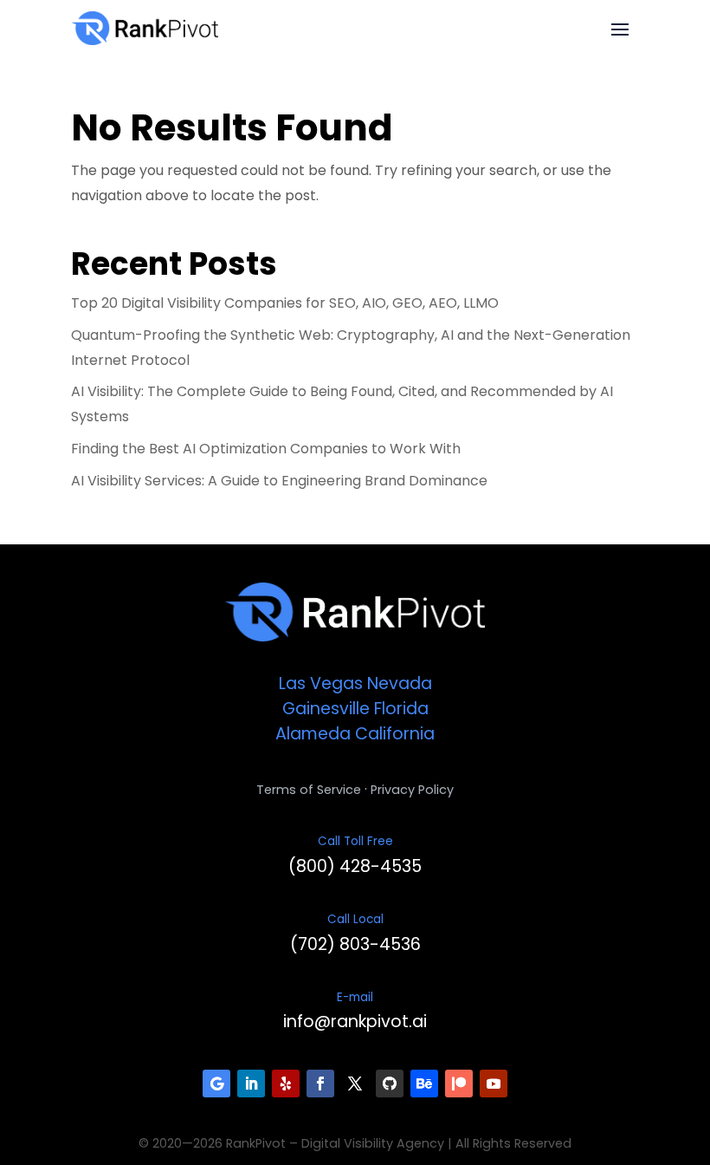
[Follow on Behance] (424, 1083)
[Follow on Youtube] (493, 1083)
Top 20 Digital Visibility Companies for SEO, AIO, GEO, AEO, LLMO (285, 303)
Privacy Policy (412, 789)
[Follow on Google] (216, 1083)
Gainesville (326, 708)
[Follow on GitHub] (389, 1083)
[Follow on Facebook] (320, 1083)
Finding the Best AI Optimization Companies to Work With (266, 449)
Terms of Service (308, 789)
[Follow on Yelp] (286, 1083)
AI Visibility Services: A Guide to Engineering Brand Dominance (279, 481)
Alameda (313, 733)
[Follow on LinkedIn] (251, 1083)
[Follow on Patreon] (459, 1083)
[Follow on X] (355, 1083)
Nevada (399, 683)
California (395, 733)
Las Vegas (321, 683)
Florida (401, 708)
